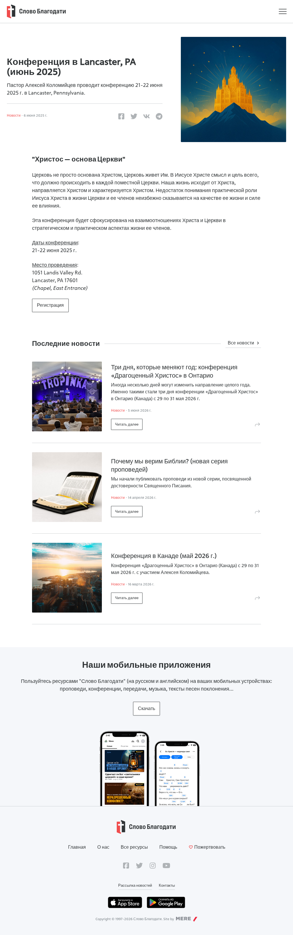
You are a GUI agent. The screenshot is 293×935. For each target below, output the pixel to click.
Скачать (146, 708)
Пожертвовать (209, 847)
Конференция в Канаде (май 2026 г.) (164, 555)
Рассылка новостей (135, 885)
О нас (103, 847)
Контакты (167, 885)
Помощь (168, 847)
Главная (77, 847)
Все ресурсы (134, 847)
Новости (14, 115)
